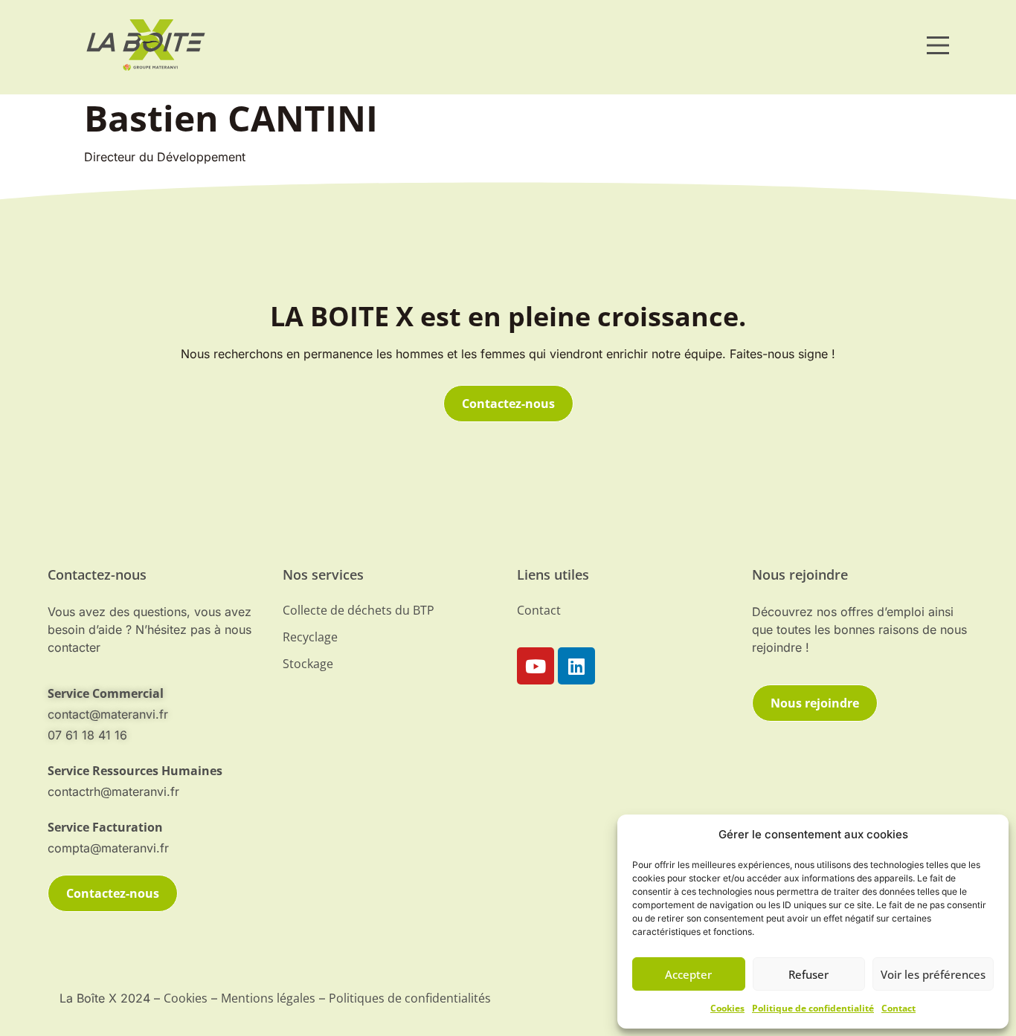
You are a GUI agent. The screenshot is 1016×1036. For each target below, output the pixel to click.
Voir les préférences (933, 974)
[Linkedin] (576, 665)
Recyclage (310, 636)
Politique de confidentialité (813, 1008)
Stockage (308, 663)
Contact (898, 1008)
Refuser (808, 974)
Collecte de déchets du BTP (358, 610)
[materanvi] (145, 44)
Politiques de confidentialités (410, 998)
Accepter (688, 974)
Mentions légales (268, 998)
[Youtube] (535, 665)
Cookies (727, 1008)
